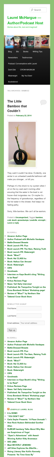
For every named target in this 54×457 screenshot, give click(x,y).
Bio (17, 51)
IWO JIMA (11, 441)
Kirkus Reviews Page (17, 280)
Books (25, 51)
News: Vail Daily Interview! (19, 283)
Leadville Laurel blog (21, 409)
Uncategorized (21, 217)
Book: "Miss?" (14, 255)
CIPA (9, 267)
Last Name (11, 315)
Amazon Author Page (17, 236)
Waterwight (12, 75)
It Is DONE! (12, 413)
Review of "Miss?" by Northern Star (23, 293)
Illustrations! (13, 81)
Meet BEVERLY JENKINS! (19, 444)
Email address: (13, 323)
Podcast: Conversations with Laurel (22, 63)
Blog (10, 51)
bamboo (39, 217)
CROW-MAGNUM (27, 69)
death (14, 220)
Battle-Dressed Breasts (17, 242)
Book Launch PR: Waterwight (20, 252)
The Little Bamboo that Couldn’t (17, 106)
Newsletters (13, 57)
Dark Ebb (12, 69)
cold (9, 220)
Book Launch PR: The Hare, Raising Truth (26, 248)
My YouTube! (27, 75)
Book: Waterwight (15, 264)
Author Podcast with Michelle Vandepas (25, 239)
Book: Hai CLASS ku (16, 258)
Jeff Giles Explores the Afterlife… (22, 448)
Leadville (33, 220)
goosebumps (23, 220)
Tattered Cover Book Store (19, 296)
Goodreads (12, 271)
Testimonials (27, 57)
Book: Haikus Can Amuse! (19, 261)
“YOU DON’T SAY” (16, 416)
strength (41, 220)
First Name (11, 308)
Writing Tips (37, 51)
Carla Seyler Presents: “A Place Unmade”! (26, 419)
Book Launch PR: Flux (17, 245)
